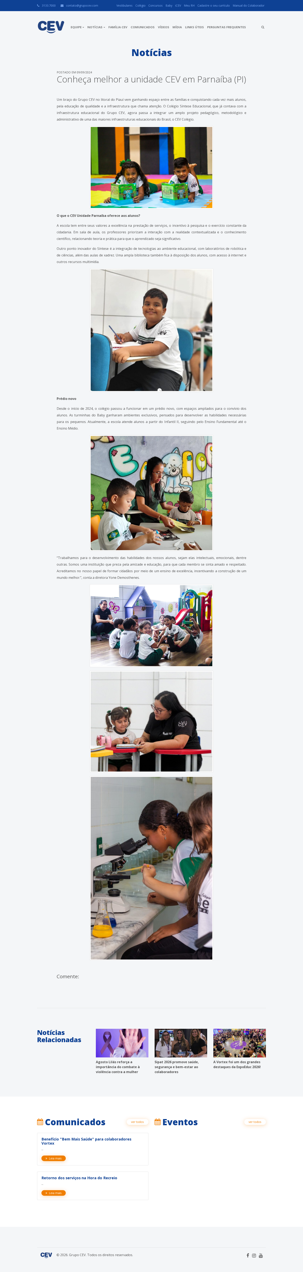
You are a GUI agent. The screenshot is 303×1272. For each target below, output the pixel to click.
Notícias (94, 27)
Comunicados (143, 27)
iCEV (178, 5)
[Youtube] (261, 1255)
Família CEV (117, 27)
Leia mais (55, 1158)
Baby (169, 5)
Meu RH (189, 5)
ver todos (137, 1122)
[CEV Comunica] (51, 27)
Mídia (177, 27)
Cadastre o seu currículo (213, 5)
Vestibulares (124, 5)
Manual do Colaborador (248, 5)
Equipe (76, 27)
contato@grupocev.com (82, 5)
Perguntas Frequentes (226, 27)
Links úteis (194, 27)
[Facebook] (248, 1255)
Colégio (140, 5)
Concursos (155, 5)
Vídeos (163, 27)
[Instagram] (254, 1255)
